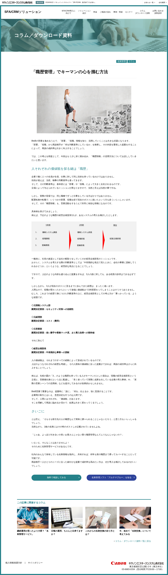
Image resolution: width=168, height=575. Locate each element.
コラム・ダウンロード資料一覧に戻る (133, 541)
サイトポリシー (35, 563)
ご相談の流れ (105, 12)
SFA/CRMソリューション (22, 12)
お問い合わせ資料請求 (158, 12)
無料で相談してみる (56, 477)
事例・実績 (118, 12)
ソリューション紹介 (84, 12)
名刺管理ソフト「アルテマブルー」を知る (112, 477)
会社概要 (162, 2)
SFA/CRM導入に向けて (68, 12)
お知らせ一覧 (149, 2)
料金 (95, 12)
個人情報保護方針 (13, 563)
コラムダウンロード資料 (142, 12)
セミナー (129, 12)
